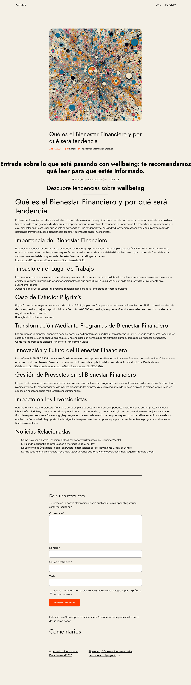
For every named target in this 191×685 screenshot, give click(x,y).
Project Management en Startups (97, 148)
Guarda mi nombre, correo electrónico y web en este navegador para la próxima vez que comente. (97, 592)
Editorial (73, 148)
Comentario (56, 513)
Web (52, 576)
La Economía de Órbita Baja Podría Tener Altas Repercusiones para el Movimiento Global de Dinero (76, 447)
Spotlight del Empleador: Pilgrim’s (34, 317)
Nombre (54, 547)
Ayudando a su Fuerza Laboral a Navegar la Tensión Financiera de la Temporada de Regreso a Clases (71, 288)
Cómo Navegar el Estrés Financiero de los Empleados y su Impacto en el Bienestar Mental (71, 439)
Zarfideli (20, 5)
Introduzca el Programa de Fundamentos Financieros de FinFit (50, 260)
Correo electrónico (60, 561)
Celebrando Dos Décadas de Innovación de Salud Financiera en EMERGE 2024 (59, 366)
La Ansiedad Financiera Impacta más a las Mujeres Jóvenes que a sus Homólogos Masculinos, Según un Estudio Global (87, 451)
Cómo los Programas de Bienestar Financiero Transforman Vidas (51, 341)
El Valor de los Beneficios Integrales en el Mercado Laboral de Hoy (58, 443)
